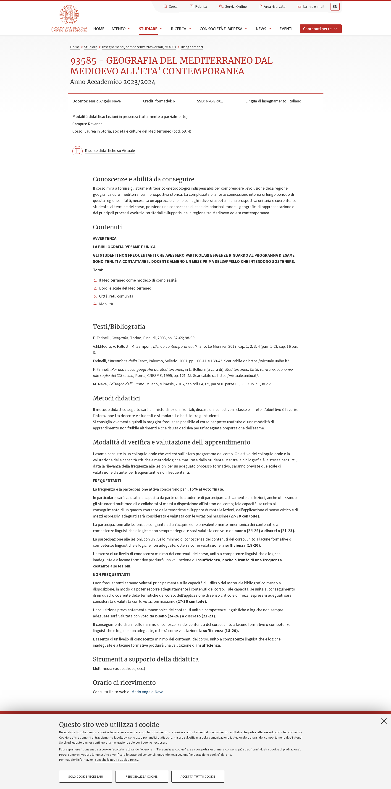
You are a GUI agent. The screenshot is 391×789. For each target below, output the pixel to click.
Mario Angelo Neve (105, 101)
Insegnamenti (192, 47)
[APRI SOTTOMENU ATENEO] (129, 28)
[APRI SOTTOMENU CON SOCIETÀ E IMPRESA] (245, 28)
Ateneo (118, 28)
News (261, 28)
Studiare (148, 28)
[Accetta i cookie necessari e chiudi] (384, 721)
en (335, 6)
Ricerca (178, 28)
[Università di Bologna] (69, 18)
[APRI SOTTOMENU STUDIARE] (160, 28)
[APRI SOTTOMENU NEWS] (269, 28)
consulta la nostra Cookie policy (116, 760)
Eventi (286, 28)
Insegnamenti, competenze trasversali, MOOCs (139, 47)
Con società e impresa (221, 28)
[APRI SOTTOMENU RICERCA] (189, 28)
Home (98, 28)
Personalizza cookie (141, 776)
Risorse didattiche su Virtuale (110, 151)
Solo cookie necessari (85, 776)
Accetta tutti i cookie (198, 776)
